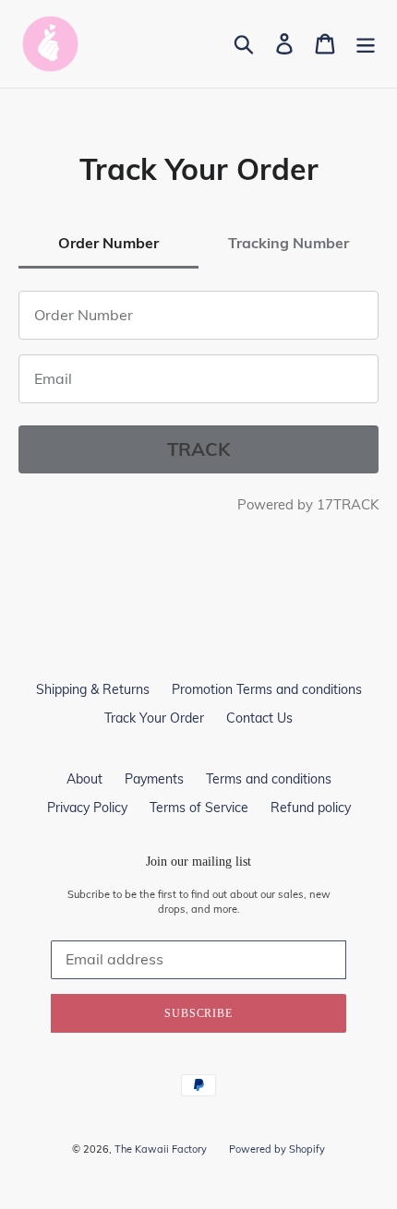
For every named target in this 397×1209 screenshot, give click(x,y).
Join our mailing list (198, 861)
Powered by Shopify (277, 1149)
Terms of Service (199, 807)
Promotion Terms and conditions (267, 689)
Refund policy (311, 807)
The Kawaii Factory (160, 1149)
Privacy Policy (87, 807)
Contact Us (259, 718)
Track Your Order (154, 718)
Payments (154, 779)
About (84, 779)
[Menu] (365, 44)
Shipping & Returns (93, 689)
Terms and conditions (268, 779)
